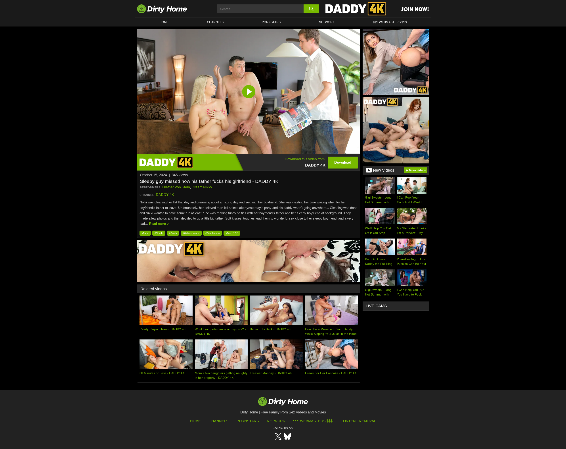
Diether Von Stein (176, 187)
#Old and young (191, 233)
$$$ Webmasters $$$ (313, 421)
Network (327, 22)
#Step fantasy (212, 233)
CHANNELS (215, 22)
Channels (219, 421)
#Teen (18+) (232, 233)
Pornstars (271, 22)
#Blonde (159, 233)
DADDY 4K (165, 195)
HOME (164, 22)
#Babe (145, 233)
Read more (157, 223)
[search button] (311, 8)
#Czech (173, 233)
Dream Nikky (202, 187)
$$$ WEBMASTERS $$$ (390, 22)
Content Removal (358, 421)
